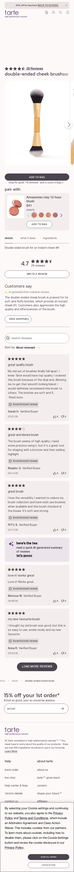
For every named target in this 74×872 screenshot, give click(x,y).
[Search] (60, 14)
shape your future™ (49, 793)
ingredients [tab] (50, 238)
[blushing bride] (55, 215)
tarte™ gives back (48, 778)
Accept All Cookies (48, 857)
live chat (10, 778)
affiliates (42, 801)
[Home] (17, 731)
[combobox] (37, 348)
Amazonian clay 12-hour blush (43, 199)
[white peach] (48, 215)
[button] (46, 14)
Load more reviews (37, 666)
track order (12, 770)
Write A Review (37, 274)
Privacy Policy (14, 847)
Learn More (11, 751)
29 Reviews (34, 68)
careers (42, 785)
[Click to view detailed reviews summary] (18, 319)
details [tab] (9, 238)
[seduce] (41, 215)
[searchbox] (39, 338)
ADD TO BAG (39, 224)
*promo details (14, 793)
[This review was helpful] (54, 417)
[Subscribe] (62, 709)
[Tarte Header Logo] (16, 14)
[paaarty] (34, 215)
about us (42, 770)
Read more (16, 397)
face (2, 681)
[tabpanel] (37, 246)
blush (15, 681)
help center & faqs (16, 785)
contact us (11, 801)
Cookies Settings (48, 865)
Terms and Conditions (33, 818)
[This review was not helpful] (62, 417)
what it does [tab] (28, 238)
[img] (6, 68)
